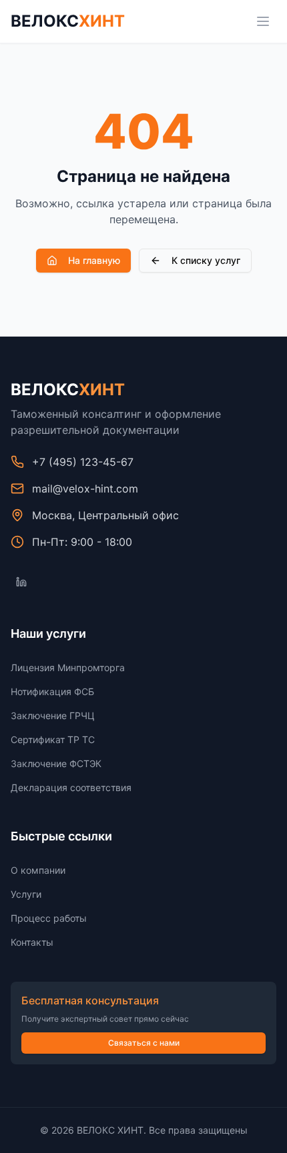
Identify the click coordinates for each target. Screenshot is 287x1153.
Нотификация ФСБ (52, 691)
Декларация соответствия (71, 787)
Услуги (26, 894)
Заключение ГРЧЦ (53, 715)
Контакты (32, 942)
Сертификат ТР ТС (53, 739)
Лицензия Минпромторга (68, 667)
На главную (94, 260)
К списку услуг (206, 260)
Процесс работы (49, 918)
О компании (38, 870)
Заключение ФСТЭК (56, 763)
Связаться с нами (144, 1043)
